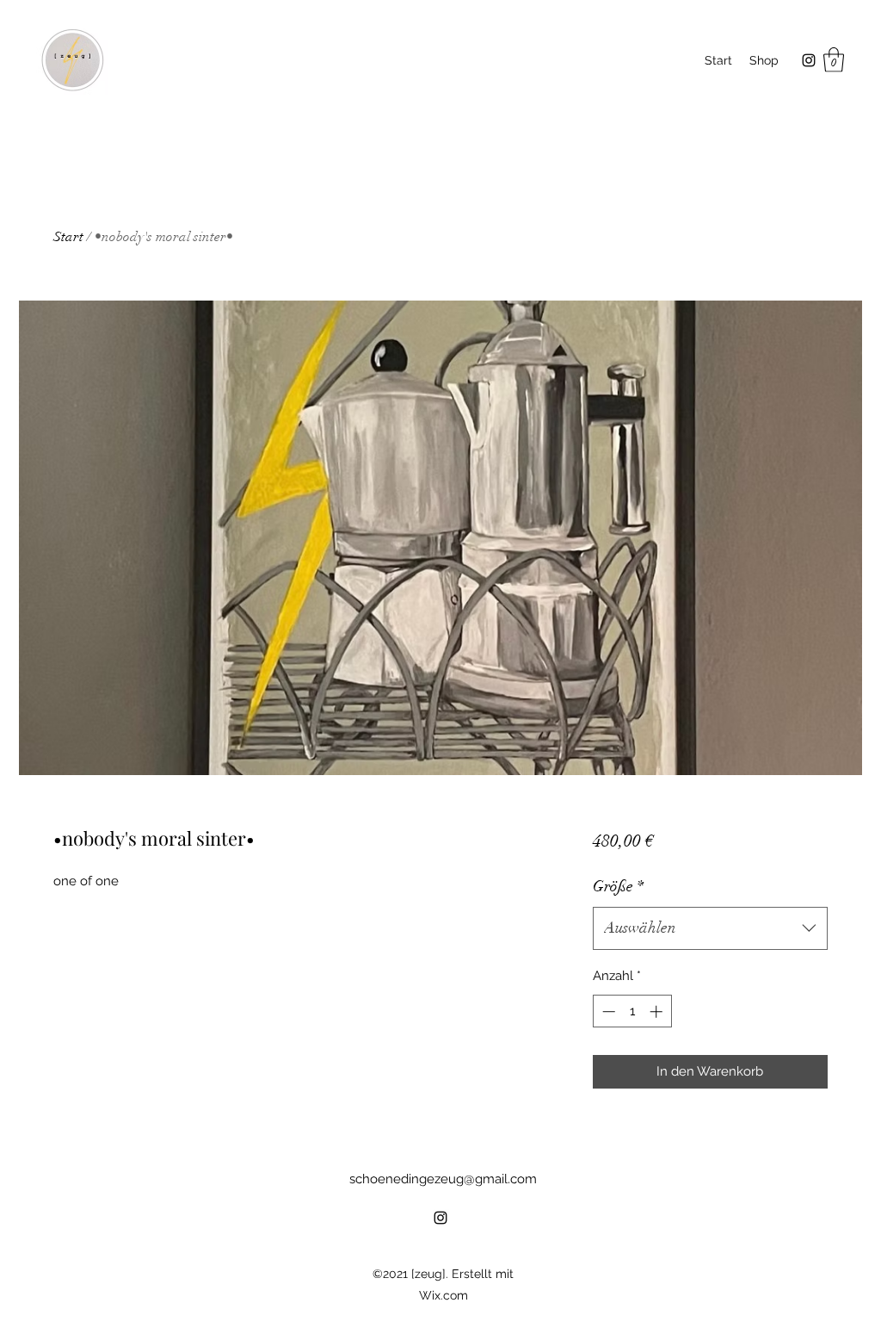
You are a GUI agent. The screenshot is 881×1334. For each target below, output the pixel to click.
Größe (618, 886)
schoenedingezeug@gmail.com (443, 1179)
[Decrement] (607, 1011)
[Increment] (657, 1011)
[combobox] (710, 928)
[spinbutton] (632, 1011)
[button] (833, 59)
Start (68, 236)
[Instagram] (808, 60)
